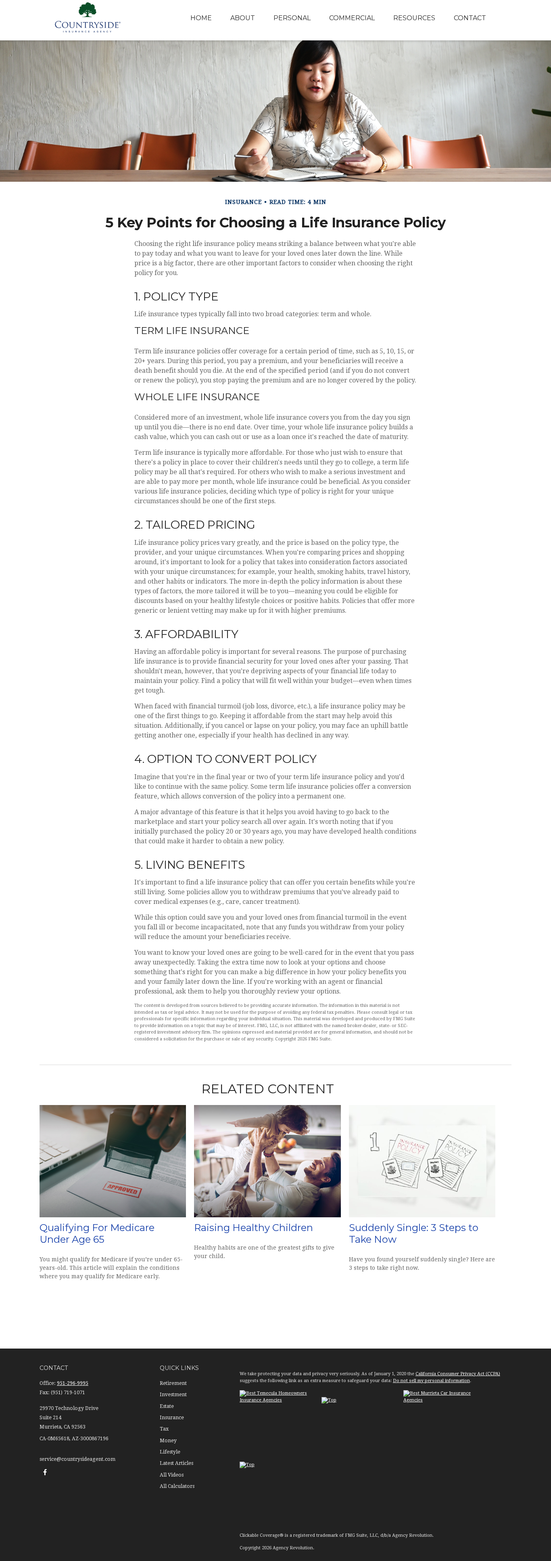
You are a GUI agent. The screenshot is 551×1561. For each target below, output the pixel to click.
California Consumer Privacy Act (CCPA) (457, 1373)
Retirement (173, 1383)
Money (168, 1440)
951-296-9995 (72, 1383)
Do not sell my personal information (431, 1380)
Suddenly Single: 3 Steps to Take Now (413, 1233)
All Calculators (177, 1486)
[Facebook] (45, 1472)
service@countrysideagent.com (77, 1459)
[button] (201, 18)
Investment (173, 1394)
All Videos (172, 1475)
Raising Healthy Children (253, 1227)
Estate (167, 1406)
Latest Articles (176, 1463)
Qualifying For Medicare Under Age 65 (97, 1233)
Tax (164, 1429)
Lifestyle (170, 1452)
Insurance (172, 1417)
